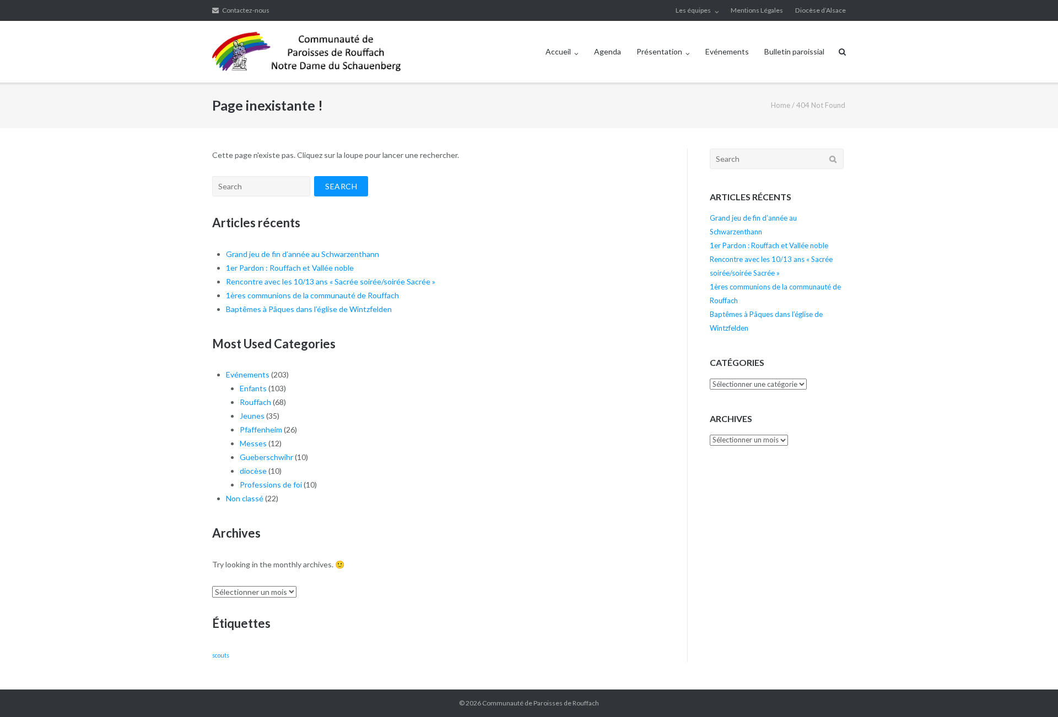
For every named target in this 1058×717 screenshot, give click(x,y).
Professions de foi (271, 484)
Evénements (727, 51)
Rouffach (255, 402)
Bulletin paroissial (794, 51)
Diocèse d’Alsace (820, 10)
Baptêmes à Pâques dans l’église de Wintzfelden (309, 309)
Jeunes (252, 415)
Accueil (558, 51)
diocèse (253, 470)
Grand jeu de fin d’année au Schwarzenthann (302, 254)
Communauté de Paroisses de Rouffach (540, 703)
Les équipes (693, 10)
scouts (220, 655)
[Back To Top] (1030, 690)
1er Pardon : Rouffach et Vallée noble (290, 267)
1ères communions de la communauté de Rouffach (312, 295)
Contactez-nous (245, 10)
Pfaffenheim (261, 429)
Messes (253, 443)
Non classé (244, 498)
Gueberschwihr (266, 457)
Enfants (253, 388)
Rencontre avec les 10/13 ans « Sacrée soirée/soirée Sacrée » (330, 281)
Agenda (607, 51)
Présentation (659, 51)
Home (780, 105)
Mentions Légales (757, 10)
